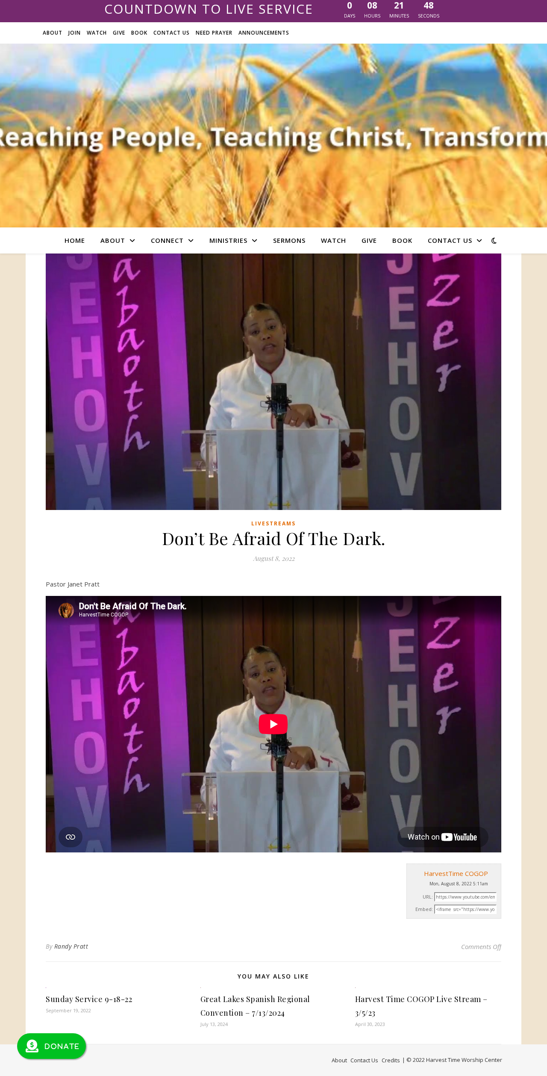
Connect (167, 240)
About (52, 32)
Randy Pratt (71, 946)
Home (75, 240)
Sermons (289, 240)
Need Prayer (214, 32)
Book (139, 32)
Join (74, 32)
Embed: (424, 909)
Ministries (228, 240)
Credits (391, 1060)
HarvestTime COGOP (456, 873)
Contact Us (171, 32)
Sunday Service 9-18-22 (89, 999)
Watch (97, 32)
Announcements (263, 32)
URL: (428, 896)
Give (119, 32)
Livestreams (273, 523)
